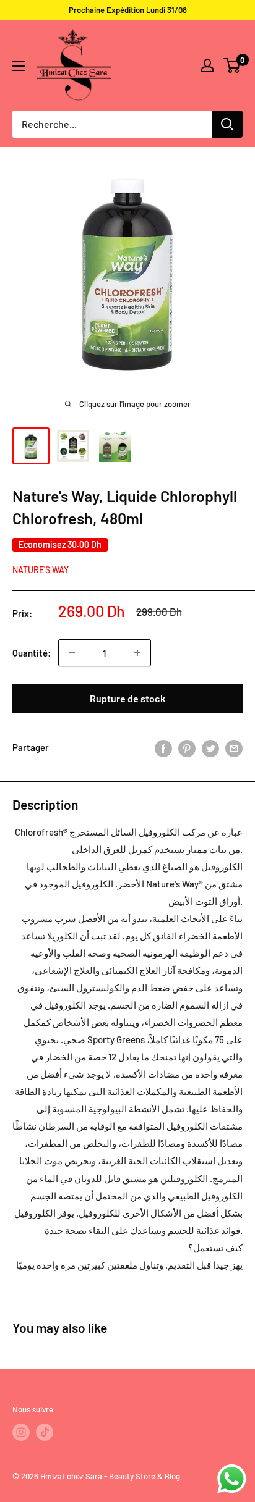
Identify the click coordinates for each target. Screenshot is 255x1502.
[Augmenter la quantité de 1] (137, 653)
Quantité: (31, 652)
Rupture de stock (127, 698)
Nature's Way (40, 569)
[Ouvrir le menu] (18, 66)
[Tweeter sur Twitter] (210, 747)
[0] (232, 65)
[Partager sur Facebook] (163, 747)
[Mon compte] (207, 65)
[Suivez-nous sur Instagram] (21, 1432)
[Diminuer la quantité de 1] (72, 653)
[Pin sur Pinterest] (187, 747)
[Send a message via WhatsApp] (232, 1479)
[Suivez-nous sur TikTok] (44, 1432)
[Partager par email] (234, 747)
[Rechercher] (227, 124)
